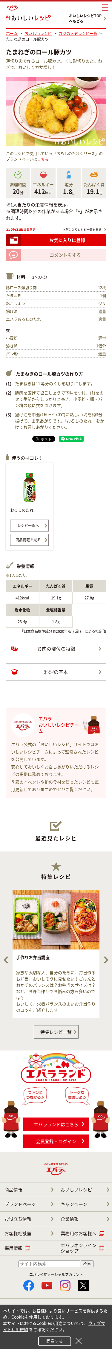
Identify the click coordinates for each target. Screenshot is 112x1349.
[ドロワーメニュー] (105, 8)
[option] (56, 954)
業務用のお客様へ (78, 1233)
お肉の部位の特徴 (56, 648)
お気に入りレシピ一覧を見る (82, 229)
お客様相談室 (17, 1233)
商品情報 (13, 1189)
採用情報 (13, 1248)
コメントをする (65, 255)
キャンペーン (74, 1204)
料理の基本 (56, 671)
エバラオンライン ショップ (78, 1248)
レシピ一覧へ (28, 525)
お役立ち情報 (17, 1219)
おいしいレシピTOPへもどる (85, 18)
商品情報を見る (28, 540)
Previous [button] (6, 960)
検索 (87, 1263)
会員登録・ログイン (56, 1141)
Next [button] (106, 960)
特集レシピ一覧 (56, 1032)
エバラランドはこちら (56, 1124)
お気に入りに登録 (67, 240)
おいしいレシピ (76, 1189)
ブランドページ (20, 1204)
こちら (43, 159)
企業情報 (70, 1219)
